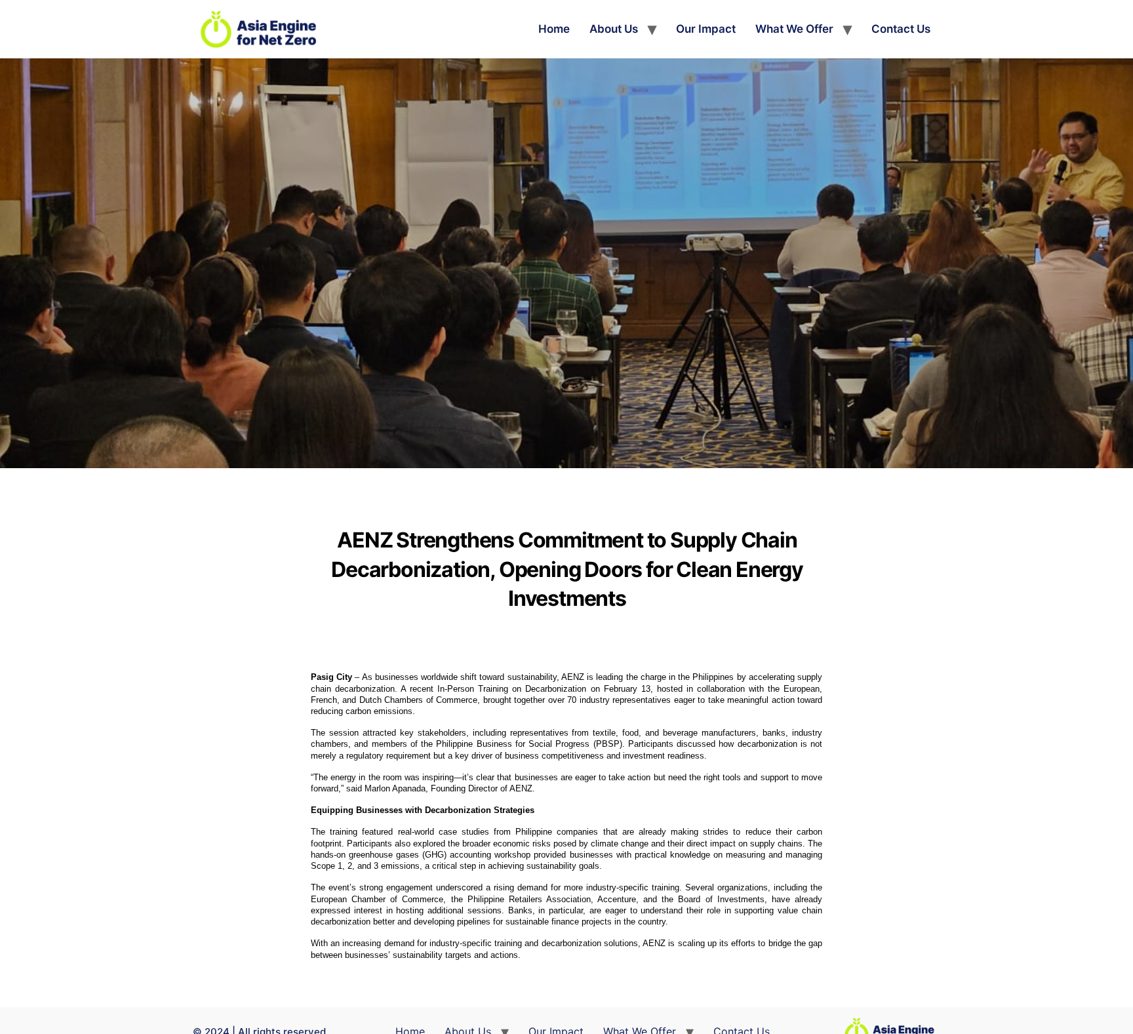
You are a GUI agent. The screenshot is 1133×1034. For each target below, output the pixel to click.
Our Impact (706, 28)
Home (554, 28)
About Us (613, 28)
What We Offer (794, 28)
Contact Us (900, 28)
